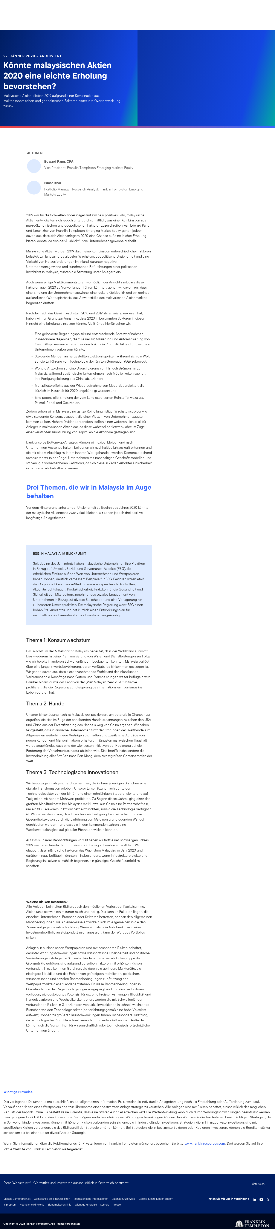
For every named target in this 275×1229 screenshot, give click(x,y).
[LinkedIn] (254, 1198)
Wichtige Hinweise (86, 1205)
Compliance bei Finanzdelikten (52, 1199)
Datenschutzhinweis (123, 1199)
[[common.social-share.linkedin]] (36, 1044)
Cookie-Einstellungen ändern (156, 1199)
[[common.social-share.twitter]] (43, 1044)
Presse (117, 1205)
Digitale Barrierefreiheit (17, 1199)
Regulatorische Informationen (90, 1199)
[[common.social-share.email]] (50, 1044)
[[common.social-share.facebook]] (29, 1044)
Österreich (258, 1184)
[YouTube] (261, 1198)
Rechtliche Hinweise (32, 1205)
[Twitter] (268, 1198)
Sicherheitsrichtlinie (59, 1205)
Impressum (9, 1205)
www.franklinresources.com (205, 1143)
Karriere (104, 1205)
